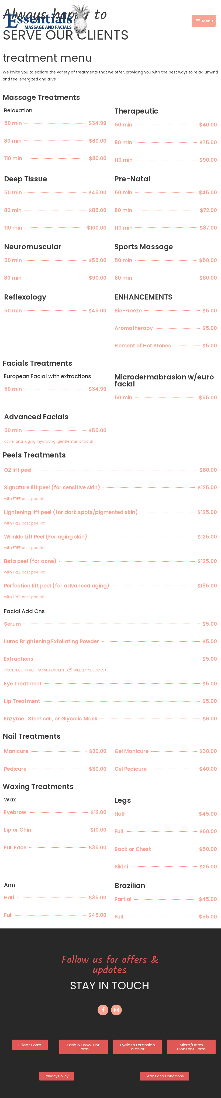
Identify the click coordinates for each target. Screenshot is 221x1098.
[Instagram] (116, 1010)
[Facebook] (103, 1010)
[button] (30, 1045)
